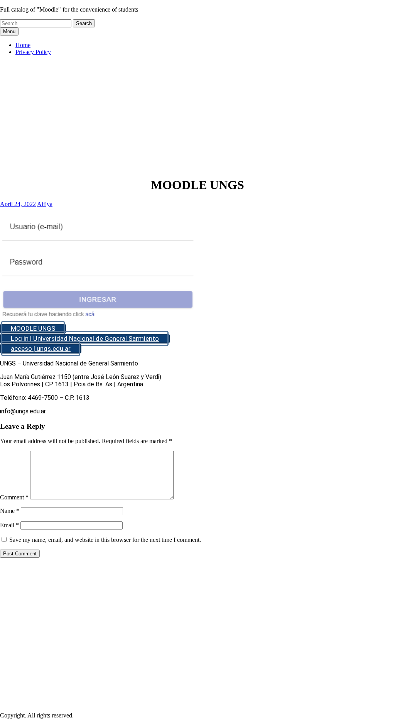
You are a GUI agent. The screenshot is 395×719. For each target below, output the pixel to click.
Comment (14, 497)
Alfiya (44, 204)
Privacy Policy (33, 52)
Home (22, 45)
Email (9, 525)
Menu (9, 31)
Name (9, 511)
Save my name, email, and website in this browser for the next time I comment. (105, 539)
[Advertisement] (197, 116)
